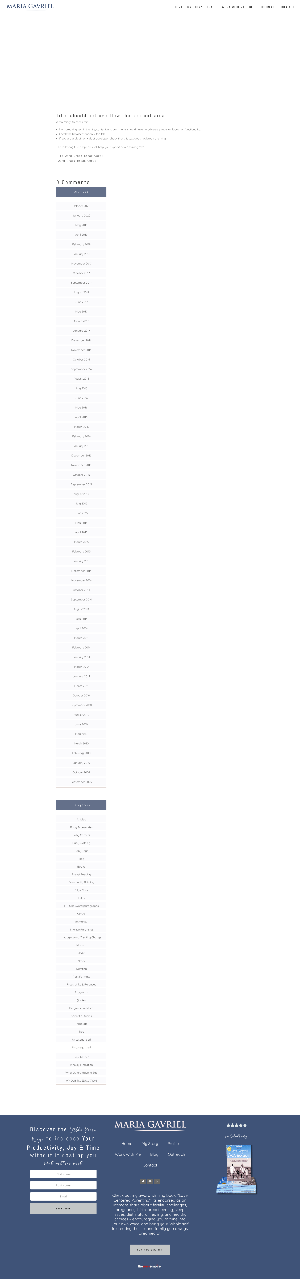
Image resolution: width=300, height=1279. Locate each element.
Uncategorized (81, 1047)
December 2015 (81, 455)
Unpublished (81, 1057)
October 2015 (81, 474)
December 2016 (81, 340)
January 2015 (81, 561)
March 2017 (81, 321)
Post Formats (81, 976)
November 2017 (81, 263)
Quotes (81, 1000)
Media (81, 953)
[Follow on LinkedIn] (157, 1181)
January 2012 (81, 676)
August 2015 (81, 494)
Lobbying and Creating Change (81, 937)
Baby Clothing (81, 843)
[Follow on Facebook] (143, 1181)
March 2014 (81, 638)
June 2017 (81, 302)
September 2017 (81, 282)
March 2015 (81, 542)
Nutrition (81, 969)
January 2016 (81, 446)
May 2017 (81, 311)
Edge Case (150, 59)
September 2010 (81, 705)
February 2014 (81, 647)
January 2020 (81, 215)
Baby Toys (81, 851)
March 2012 (81, 666)
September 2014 (81, 599)
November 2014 (81, 580)
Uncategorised (81, 1039)
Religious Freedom (81, 1008)
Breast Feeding (81, 874)
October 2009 (81, 772)
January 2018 (81, 254)
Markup (81, 945)
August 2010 (81, 714)
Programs (81, 992)
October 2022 (81, 206)
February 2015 (81, 551)
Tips (81, 1031)
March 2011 (81, 686)
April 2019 (81, 234)
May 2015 (81, 522)
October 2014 (81, 590)
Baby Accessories (81, 827)
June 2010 (81, 724)
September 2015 (81, 484)
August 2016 (81, 378)
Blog (253, 7)
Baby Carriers (81, 835)
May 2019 (81, 225)
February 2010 (81, 753)
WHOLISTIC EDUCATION (81, 1080)
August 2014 (81, 609)
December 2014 (81, 570)
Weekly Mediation (81, 1064)
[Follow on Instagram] (150, 1181)
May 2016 (81, 407)
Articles (81, 819)
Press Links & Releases (81, 984)
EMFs (81, 898)
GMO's (81, 913)
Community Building (81, 882)
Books (81, 866)
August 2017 (81, 292)
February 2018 (81, 244)
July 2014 (81, 618)
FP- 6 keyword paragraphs (81, 906)
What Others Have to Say (81, 1072)
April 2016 (81, 417)
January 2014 (81, 657)
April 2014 (81, 628)
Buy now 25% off (150, 1249)
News (81, 961)
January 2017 (81, 330)
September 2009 (81, 782)
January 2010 (81, 762)
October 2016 (81, 359)
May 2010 (81, 734)
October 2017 (81, 273)
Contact (287, 7)
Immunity (81, 921)
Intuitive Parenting (81, 929)
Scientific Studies (81, 1016)
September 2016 (81, 369)
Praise (212, 7)
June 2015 (81, 513)
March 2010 (81, 743)
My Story (194, 7)
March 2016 (81, 426)
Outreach (269, 7)
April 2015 (81, 532)
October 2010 (81, 695)
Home (178, 7)
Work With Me (233, 7)
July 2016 (81, 388)
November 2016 (81, 350)
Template (81, 1023)
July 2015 (81, 503)
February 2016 (81, 436)
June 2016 (81, 398)
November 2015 (81, 465)
